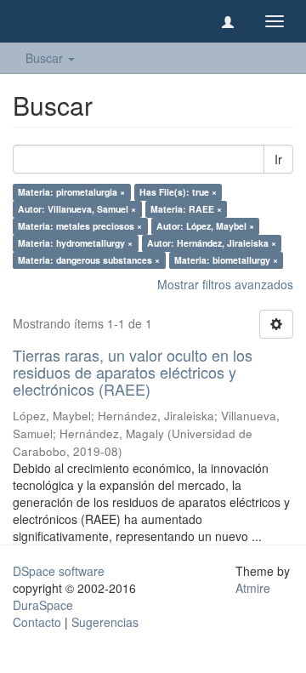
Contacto (37, 621)
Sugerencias (105, 621)
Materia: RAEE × (186, 208)
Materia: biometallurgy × (226, 260)
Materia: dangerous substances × (89, 260)
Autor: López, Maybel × (205, 226)
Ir (278, 159)
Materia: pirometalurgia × (71, 191)
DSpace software (59, 570)
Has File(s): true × (178, 191)
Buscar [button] (46, 57)
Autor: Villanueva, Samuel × (77, 208)
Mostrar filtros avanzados (225, 284)
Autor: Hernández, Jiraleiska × (211, 243)
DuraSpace (43, 604)
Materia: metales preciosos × (80, 226)
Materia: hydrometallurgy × (75, 243)
